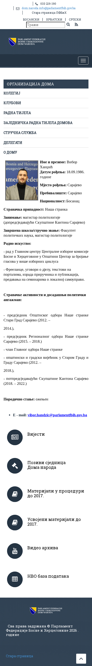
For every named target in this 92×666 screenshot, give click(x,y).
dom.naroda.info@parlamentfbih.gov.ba (48, 8)
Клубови (12, 103)
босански (31, 19)
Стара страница (19, 656)
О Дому (10, 152)
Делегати (13, 142)
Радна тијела (17, 113)
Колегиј (12, 93)
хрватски (54, 19)
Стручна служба (20, 132)
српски (75, 19)
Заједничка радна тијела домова (38, 122)
